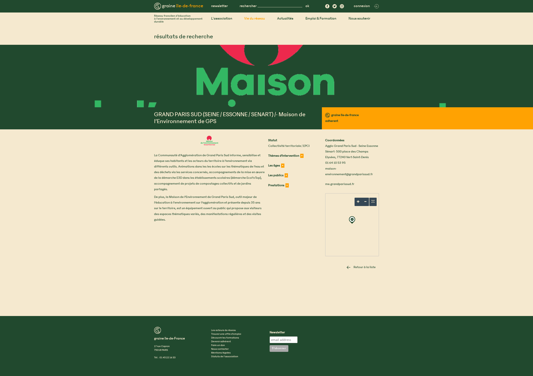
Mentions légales (221, 353)
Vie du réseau (254, 18)
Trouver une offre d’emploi (226, 334)
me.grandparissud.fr (339, 184)
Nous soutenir (359, 18)
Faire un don (218, 345)
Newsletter (277, 333)
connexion (362, 6)
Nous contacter (220, 349)
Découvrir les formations (225, 338)
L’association (221, 18)
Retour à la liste (365, 267)
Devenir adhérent (221, 342)
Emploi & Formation (320, 18)
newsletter (219, 6)
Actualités (285, 18)
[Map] (352, 225)
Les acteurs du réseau (223, 330)
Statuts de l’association (224, 357)
